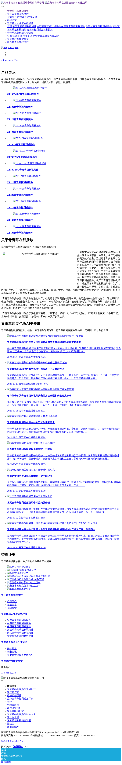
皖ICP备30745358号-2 (12, 741)
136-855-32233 (8, 672)
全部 (9, 26)
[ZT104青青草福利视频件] (27, 226)
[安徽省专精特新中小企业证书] (23, 582)
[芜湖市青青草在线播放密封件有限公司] (61, 2)
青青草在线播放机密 (18, 11)
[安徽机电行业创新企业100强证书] (25, 579)
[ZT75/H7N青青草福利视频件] (29, 150)
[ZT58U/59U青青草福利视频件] (29, 163)
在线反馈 (12, 607)
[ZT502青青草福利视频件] (27, 100)
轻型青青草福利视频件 (19, 620)
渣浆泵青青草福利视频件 (20, 632)
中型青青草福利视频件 (19, 623)
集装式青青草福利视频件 (20, 629)
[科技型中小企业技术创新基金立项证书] (28, 576)
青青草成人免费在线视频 (14, 614)
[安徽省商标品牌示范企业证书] (23, 585)
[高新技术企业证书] (18, 573)
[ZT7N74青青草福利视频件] (28, 138)
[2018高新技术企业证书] (20, 588)
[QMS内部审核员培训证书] (21, 570)
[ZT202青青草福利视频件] (27, 188)
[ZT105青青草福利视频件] (27, 214)
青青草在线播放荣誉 (12, 661)
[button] (6, 60)
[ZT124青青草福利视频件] (27, 125)
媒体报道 (12, 648)
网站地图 (6, 762)
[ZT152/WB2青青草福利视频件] (30, 88)
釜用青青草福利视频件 (19, 626)
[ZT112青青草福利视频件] (27, 176)
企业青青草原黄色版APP (20, 655)
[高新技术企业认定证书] (20, 567)
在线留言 (12, 604)
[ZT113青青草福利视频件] (27, 201)
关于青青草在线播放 (12, 595)
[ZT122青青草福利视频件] (27, 113)
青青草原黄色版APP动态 (14, 642)
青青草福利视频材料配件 (20, 636)
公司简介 (12, 601)
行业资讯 (12, 651)
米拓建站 (18, 746)
